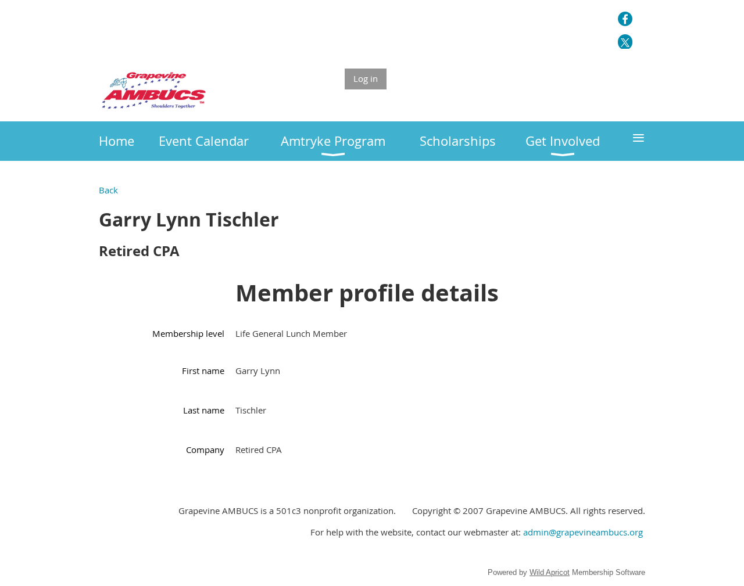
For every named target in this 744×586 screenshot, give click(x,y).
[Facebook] (625, 19)
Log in (365, 78)
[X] (625, 41)
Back (108, 190)
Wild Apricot (550, 572)
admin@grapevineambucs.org (583, 532)
